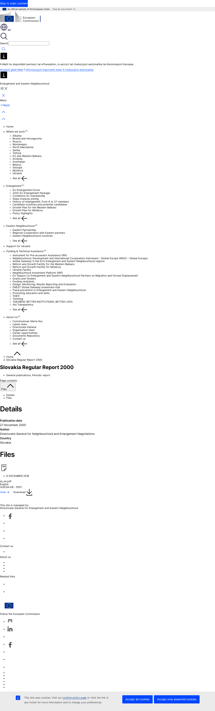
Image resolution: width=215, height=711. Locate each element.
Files (9, 397)
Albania (17, 135)
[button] (5, 492)
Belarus (17, 164)
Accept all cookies (137, 699)
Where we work (15, 131)
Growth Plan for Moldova (28, 210)
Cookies (11, 678)
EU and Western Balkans (27, 156)
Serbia (16, 150)
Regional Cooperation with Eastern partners (39, 232)
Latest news (20, 324)
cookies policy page (74, 697)
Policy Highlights (23, 213)
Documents (13, 571)
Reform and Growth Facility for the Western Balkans (43, 264)
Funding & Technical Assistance (24, 251)
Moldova (18, 170)
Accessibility (13, 687)
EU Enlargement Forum (26, 190)
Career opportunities (25, 332)
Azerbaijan (19, 161)
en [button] (9, 29)
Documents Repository (26, 335)
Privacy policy (14, 681)
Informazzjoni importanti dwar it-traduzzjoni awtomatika (59, 69)
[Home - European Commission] (23, 17)
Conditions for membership (29, 195)
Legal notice (13, 684)
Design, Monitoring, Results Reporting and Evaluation (44, 284)
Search (4, 43)
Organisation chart (24, 330)
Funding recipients (23, 281)
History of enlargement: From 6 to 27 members (41, 201)
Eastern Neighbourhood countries (33, 235)
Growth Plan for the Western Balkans (34, 207)
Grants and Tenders (24, 278)
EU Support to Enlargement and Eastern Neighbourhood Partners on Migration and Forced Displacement (75, 275)
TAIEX (16, 295)
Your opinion (13, 551)
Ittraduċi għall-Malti (11, 69)
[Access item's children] (28, 131)
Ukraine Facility (22, 269)
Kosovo (17, 141)
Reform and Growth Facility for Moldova (37, 266)
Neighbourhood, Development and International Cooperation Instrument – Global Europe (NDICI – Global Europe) (80, 258)
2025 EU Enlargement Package (31, 193)
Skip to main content (14, 3)
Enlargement (13, 185)
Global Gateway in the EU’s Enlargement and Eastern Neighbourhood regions (59, 261)
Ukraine (17, 173)
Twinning (18, 298)
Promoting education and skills (31, 293)
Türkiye (17, 153)
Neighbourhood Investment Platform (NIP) (38, 272)
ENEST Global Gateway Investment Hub (36, 287)
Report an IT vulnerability (21, 672)
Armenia (17, 158)
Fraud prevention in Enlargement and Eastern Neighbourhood (49, 290)
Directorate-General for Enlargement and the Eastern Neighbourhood (47, 565)
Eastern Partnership (24, 230)
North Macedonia (23, 147)
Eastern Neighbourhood (20, 225)
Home (9, 126)
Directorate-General (24, 327)
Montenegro (20, 144)
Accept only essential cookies (176, 699)
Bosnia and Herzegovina (27, 138)
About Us (11, 317)
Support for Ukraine (18, 246)
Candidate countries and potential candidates (40, 204)
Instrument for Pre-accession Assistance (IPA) (40, 255)
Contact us (19, 338)
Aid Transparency (23, 304)
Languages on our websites (22, 675)
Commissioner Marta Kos (27, 321)
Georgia (17, 167)
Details (10, 395)
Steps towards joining (26, 198)
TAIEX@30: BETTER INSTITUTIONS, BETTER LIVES (43, 301)
